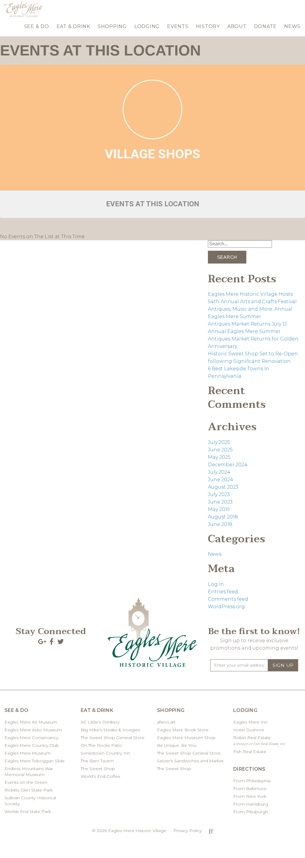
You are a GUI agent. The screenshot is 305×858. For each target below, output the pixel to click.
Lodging (147, 26)
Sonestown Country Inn (105, 753)
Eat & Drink (73, 26)
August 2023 (223, 487)
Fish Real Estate (249, 751)
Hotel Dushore (248, 729)
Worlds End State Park (27, 811)
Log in (216, 584)
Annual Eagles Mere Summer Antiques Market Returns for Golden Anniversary (253, 339)
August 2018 (223, 517)
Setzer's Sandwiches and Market (190, 760)
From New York (249, 796)
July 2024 (219, 472)
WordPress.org (226, 606)
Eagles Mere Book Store (182, 729)
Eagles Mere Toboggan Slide (34, 760)
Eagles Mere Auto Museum (33, 729)
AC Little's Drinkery (100, 722)
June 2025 (220, 450)
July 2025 (219, 442)
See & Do (36, 26)
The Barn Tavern (97, 760)
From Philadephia (251, 780)
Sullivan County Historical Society (30, 800)
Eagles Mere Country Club (31, 745)
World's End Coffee (100, 776)
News (292, 26)
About (237, 26)
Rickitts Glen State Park (28, 790)
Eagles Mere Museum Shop (186, 737)
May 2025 (219, 457)
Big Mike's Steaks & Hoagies (110, 729)
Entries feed (223, 591)
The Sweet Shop (98, 768)
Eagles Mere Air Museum (30, 722)
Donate (265, 26)
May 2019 (219, 509)
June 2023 (220, 502)
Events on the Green (25, 782)
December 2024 (228, 464)
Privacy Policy (187, 830)
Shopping (112, 26)
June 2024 (220, 479)
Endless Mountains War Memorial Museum (28, 771)
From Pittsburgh (250, 811)
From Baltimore (250, 788)
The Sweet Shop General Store (112, 737)
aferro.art (166, 722)
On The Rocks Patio (101, 745)
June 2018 (220, 524)
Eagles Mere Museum (27, 753)
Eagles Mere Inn (250, 722)
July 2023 (219, 494)
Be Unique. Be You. (177, 745)
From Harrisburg (250, 804)
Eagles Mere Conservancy (31, 737)
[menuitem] (36, 25)
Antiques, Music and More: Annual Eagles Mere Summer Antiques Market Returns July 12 (250, 316)
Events (178, 26)
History (208, 26)
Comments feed (228, 599)
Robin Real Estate (259, 740)
